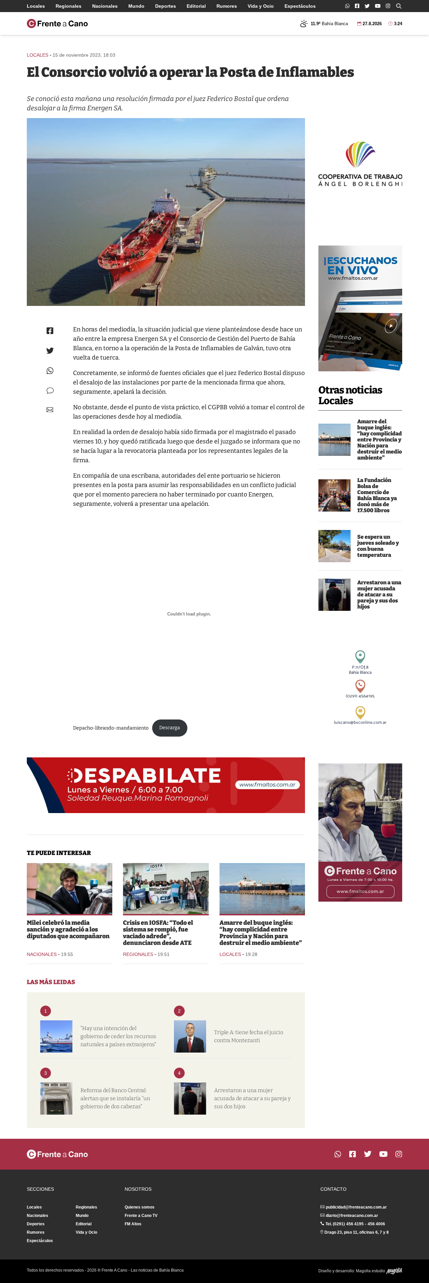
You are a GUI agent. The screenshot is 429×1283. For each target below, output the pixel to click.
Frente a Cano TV (141, 1215)
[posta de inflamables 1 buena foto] (166, 212)
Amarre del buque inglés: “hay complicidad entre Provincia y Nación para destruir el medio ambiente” (379, 439)
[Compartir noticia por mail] (50, 409)
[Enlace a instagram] (388, 6)
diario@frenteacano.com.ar (352, 1215)
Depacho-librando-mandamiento (110, 728)
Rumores (227, 6)
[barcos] (56, 1036)
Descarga (169, 728)
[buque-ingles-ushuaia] (334, 440)
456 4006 (376, 1224)
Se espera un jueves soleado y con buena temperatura (378, 546)
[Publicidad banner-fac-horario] (360, 832)
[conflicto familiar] (334, 595)
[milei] (69, 888)
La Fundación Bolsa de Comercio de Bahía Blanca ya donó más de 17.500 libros (377, 495)
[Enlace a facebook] (357, 6)
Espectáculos (300, 6)
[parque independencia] (334, 546)
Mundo (136, 6)
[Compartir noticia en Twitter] (50, 351)
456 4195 (355, 1224)
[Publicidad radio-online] (360, 308)
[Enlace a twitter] (367, 6)
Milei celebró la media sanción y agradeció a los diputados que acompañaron (68, 929)
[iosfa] (165, 888)
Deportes (165, 6)
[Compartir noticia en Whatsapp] (50, 370)
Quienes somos (140, 1207)
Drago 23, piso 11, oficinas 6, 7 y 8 (356, 1232)
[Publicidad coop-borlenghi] (360, 163)
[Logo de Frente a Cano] (57, 23)
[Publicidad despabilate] (166, 785)
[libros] (334, 495)
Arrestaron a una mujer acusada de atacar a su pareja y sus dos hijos (379, 594)
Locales (36, 6)
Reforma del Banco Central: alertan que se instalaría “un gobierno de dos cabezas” (115, 1098)
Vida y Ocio (261, 6)
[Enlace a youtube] (377, 6)
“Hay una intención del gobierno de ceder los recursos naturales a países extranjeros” (118, 1036)
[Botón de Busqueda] (398, 6)
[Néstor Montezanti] (190, 1036)
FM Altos (133, 1224)
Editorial (196, 6)
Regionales (68, 6)
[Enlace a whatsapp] (347, 6)
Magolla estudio (371, 1271)
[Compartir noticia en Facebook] (50, 330)
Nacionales (105, 6)
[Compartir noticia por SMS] (50, 390)
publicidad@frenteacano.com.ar (356, 1207)
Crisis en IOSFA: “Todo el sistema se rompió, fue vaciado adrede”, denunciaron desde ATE (158, 933)
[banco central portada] (56, 1098)
